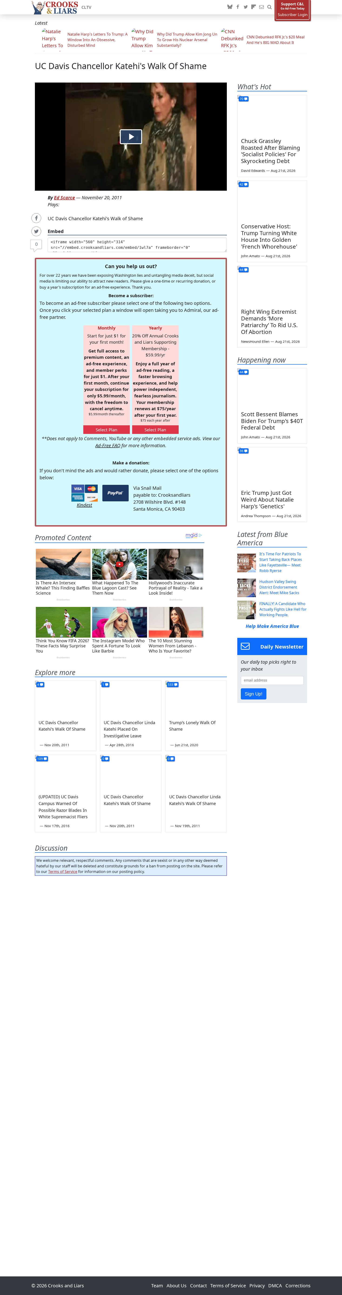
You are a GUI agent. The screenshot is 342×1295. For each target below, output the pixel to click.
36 (241, 451)
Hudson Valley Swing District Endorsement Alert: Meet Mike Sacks (279, 587)
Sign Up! (253, 693)
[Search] (269, 7)
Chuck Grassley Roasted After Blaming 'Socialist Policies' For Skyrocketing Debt (270, 151)
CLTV (86, 7)
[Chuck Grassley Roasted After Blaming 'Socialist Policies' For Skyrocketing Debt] (272, 114)
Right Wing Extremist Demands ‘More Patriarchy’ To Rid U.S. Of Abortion (269, 321)
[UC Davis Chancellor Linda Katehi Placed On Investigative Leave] (130, 698)
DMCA (275, 1285)
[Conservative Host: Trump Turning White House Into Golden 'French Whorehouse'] (272, 200)
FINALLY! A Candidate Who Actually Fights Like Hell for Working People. (283, 609)
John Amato (250, 255)
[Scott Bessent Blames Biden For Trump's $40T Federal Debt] (272, 387)
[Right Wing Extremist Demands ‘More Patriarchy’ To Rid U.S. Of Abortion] (272, 285)
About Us (177, 1285)
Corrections (298, 1285)
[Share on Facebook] (36, 218)
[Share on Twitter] (36, 231)
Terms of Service (62, 871)
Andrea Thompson (256, 515)
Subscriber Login (293, 15)
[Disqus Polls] (131, 940)
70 (241, 99)
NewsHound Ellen (255, 341)
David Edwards (253, 170)
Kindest (84, 505)
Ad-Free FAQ (107, 445)
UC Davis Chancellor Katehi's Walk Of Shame (121, 66)
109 (40, 758)
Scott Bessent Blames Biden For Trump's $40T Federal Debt (272, 420)
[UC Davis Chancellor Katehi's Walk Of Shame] (65, 698)
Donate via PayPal (115, 493)
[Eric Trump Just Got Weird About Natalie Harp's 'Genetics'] (272, 466)
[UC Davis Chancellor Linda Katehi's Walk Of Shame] (196, 772)
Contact (198, 1285)
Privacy (257, 1285)
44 (241, 269)
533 (170, 684)
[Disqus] (131, 1063)
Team (157, 1285)
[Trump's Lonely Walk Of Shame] (196, 698)
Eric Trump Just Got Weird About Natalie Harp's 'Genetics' (267, 499)
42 (241, 184)
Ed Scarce (64, 197)
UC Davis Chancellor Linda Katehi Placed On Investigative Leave (129, 729)
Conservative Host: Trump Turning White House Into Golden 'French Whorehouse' (269, 236)
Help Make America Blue (272, 626)
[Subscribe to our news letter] (261, 7)
